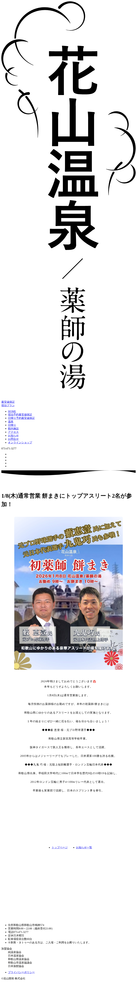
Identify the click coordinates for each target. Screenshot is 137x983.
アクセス (13, 432)
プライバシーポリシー (21, 972)
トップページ (60, 847)
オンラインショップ (20, 442)
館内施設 (13, 428)
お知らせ (13, 435)
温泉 (10, 421)
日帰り (12, 425)
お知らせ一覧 (84, 847)
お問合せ (13, 439)
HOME (12, 411)
